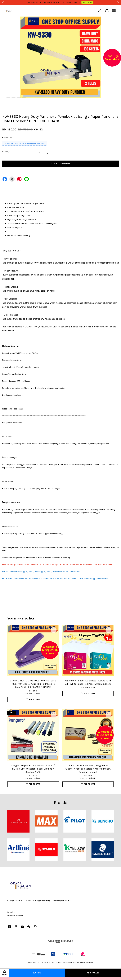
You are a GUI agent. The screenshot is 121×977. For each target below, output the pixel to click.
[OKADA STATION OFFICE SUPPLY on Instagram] (16, 928)
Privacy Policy (45, 962)
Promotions (7, 137)
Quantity (5, 151)
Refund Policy (57, 962)
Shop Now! (104, 2)
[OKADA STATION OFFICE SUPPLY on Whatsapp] (35, 928)
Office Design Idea (69, 962)
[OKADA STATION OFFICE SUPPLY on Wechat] (29, 928)
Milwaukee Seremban (15, 915)
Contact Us (11, 912)
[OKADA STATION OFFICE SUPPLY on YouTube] (22, 928)
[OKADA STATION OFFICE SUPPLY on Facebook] (9, 928)
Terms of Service (33, 962)
